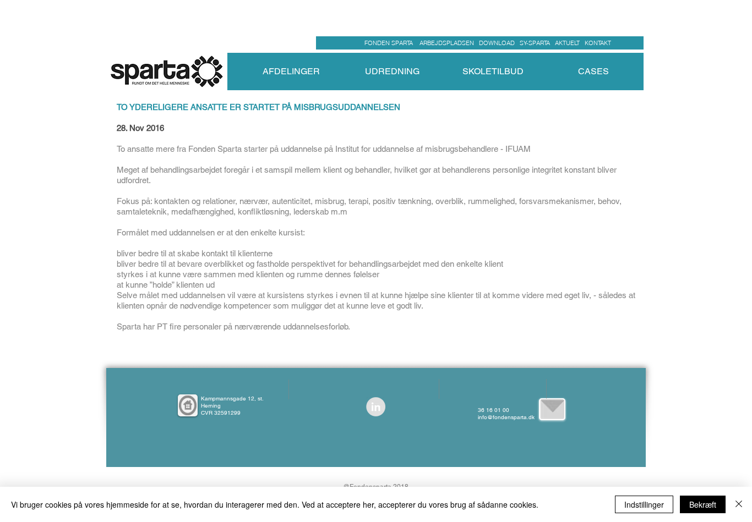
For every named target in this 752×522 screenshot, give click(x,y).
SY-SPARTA (536, 43)
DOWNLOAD (497, 43)
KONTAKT (598, 43)
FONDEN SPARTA (390, 43)
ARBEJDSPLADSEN (446, 43)
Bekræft (702, 504)
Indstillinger (644, 504)
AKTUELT (570, 43)
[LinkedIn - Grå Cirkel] (375, 406)
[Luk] (738, 504)
